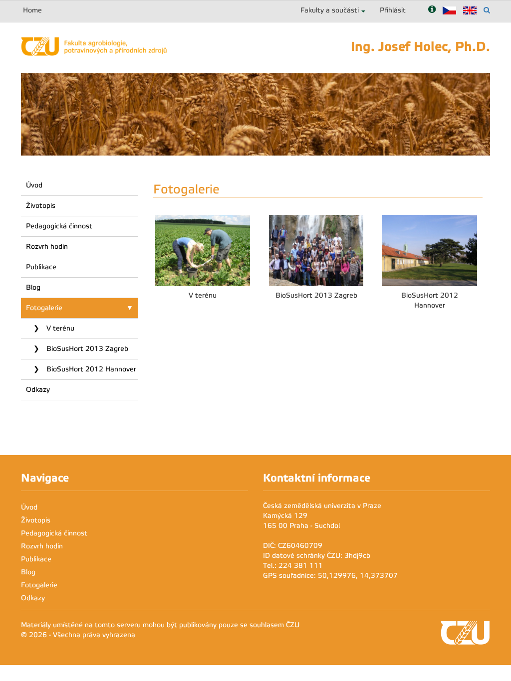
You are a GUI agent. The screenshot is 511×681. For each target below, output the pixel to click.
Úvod (34, 185)
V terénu (59, 328)
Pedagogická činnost (59, 226)
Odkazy (38, 389)
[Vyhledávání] (487, 10)
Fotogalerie (44, 308)
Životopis (40, 205)
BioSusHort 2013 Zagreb (86, 348)
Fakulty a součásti (329, 10)
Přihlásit (393, 10)
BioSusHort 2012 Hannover (90, 369)
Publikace (41, 267)
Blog (33, 287)
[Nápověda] (432, 10)
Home (32, 10)
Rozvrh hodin (47, 246)
